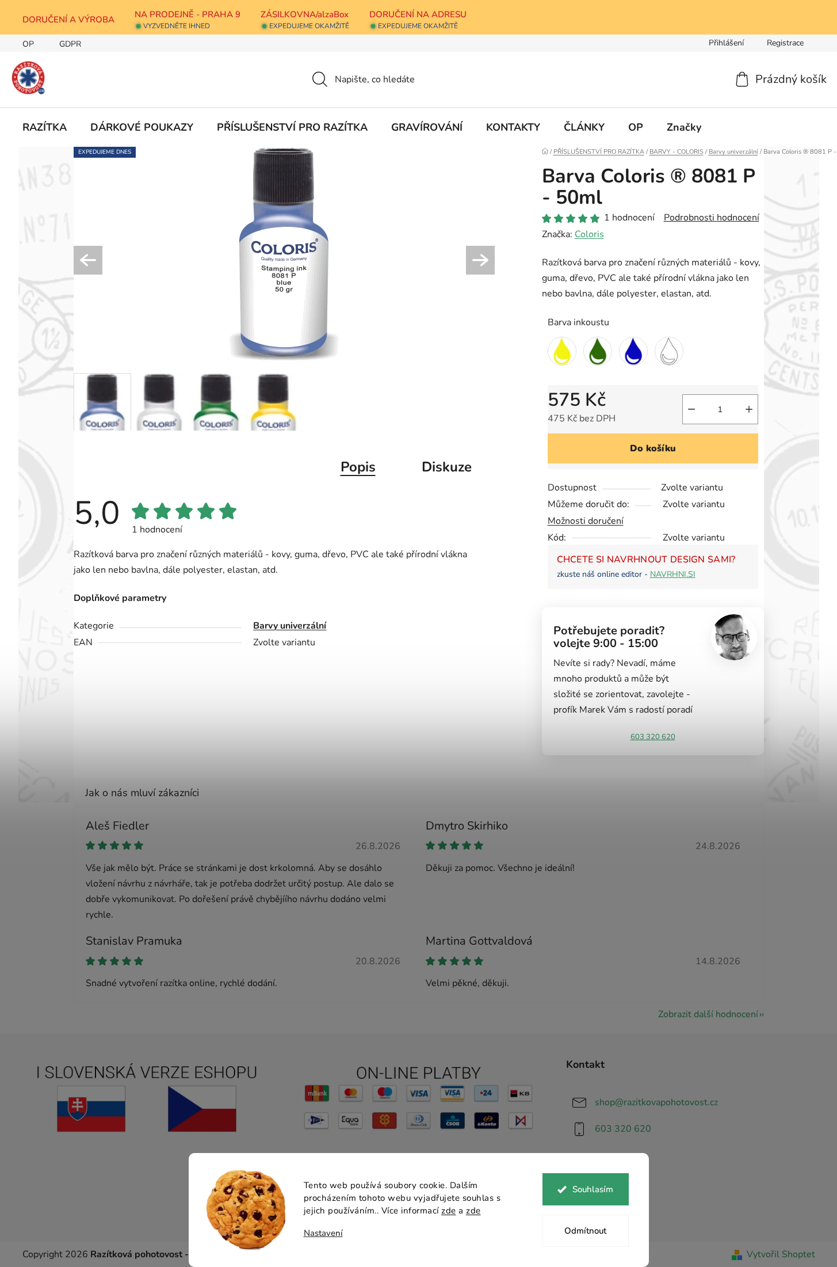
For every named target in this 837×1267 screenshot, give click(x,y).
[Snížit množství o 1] (691, 409)
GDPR (70, 44)
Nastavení (323, 1233)
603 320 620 (652, 737)
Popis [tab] (358, 467)
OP (28, 44)
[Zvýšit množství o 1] (749, 409)
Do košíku (653, 448)
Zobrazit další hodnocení (708, 1014)
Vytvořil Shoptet (781, 1254)
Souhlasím (592, 1189)
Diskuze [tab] (447, 467)
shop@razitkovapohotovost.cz (656, 1102)
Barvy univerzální (289, 625)
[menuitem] (44, 127)
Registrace (785, 42)
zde (448, 1210)
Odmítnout (585, 1230)
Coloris (589, 234)
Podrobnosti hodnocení (711, 217)
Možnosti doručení (586, 521)
